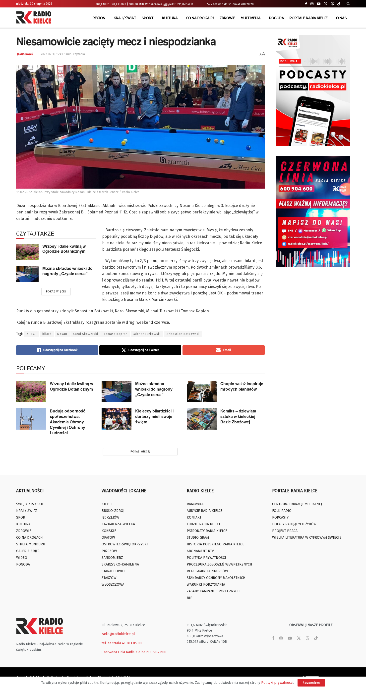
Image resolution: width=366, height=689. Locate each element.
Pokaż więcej (56, 291)
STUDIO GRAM (198, 537)
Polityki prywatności (277, 683)
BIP (189, 598)
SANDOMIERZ (112, 558)
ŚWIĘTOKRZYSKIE (30, 504)
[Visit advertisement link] (313, 90)
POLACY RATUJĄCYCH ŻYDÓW (294, 524)
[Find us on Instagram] (311, 4)
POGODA (276, 17)
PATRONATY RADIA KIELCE (207, 531)
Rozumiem (311, 683)
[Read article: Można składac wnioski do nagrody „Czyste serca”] (27, 274)
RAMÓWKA (195, 504)
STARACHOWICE (114, 571)
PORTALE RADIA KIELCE (309, 17)
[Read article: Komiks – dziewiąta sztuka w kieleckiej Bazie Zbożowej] (202, 419)
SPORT (148, 17)
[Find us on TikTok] (338, 4)
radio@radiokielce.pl (118, 634)
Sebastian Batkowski (183, 334)
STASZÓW (109, 578)
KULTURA (170, 17)
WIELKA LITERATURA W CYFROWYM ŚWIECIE (306, 537)
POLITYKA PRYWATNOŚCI (206, 558)
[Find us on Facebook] (306, 4)
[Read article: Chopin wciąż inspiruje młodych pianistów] (202, 391)
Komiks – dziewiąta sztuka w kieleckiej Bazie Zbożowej (238, 416)
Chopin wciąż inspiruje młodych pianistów (241, 386)
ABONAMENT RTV (200, 551)
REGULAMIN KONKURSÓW (207, 571)
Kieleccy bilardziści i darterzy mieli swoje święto (154, 416)
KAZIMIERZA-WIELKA (118, 524)
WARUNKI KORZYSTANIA (206, 584)
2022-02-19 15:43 (52, 54)
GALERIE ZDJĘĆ (28, 551)
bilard (47, 334)
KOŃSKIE (109, 531)
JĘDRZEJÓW (110, 517)
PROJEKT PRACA (285, 531)
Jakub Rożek (25, 54)
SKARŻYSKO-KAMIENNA (120, 564)
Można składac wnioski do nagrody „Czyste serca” (67, 270)
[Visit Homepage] (35, 18)
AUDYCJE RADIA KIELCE (205, 511)
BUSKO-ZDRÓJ (113, 511)
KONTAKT (194, 517)
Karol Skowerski (85, 334)
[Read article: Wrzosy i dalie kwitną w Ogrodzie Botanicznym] (27, 252)
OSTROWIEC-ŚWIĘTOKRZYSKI (125, 544)
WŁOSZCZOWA (113, 584)
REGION (99, 17)
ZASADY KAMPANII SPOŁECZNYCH (213, 591)
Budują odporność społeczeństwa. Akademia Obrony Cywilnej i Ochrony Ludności (67, 422)
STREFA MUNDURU (30, 544)
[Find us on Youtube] (318, 4)
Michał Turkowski (147, 334)
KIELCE (32, 334)
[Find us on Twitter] (325, 4)
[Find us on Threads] (332, 4)
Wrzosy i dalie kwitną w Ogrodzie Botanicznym (64, 248)
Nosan (62, 334)
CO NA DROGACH (200, 17)
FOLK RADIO (282, 511)
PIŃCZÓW (109, 551)
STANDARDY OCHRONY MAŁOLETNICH (216, 578)
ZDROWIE (227, 17)
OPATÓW (108, 537)
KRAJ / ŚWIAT (125, 17)
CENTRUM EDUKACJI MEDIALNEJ (297, 504)
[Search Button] (348, 3)
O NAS (341, 17)
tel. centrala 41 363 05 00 (122, 643)
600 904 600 (156, 652)
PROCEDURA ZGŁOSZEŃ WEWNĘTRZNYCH (219, 564)
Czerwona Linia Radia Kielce (123, 652)
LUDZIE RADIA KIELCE (204, 524)
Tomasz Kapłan (116, 334)
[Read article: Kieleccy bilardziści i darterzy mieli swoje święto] (116, 419)
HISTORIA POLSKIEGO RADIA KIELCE (215, 544)
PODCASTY (280, 517)
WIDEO (21, 558)
